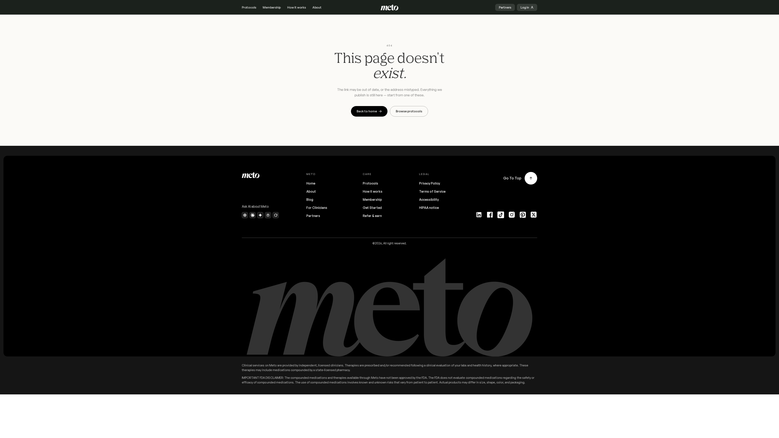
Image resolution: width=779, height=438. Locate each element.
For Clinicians (316, 208)
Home (310, 183)
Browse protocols (409, 111)
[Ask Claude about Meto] (253, 215)
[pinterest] (522, 214)
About (317, 7)
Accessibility (429, 200)
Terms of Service (432, 191)
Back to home (367, 111)
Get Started (372, 208)
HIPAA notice (429, 208)
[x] (533, 214)
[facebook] (489, 214)
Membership (272, 7)
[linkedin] (479, 214)
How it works (296, 7)
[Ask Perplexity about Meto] (268, 215)
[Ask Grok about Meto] (276, 215)
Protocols (249, 7)
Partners (313, 216)
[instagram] (511, 214)
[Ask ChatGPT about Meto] (245, 215)
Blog (309, 200)
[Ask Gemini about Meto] (260, 215)
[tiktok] (500, 214)
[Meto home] (389, 7)
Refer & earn (372, 216)
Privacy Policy (429, 183)
